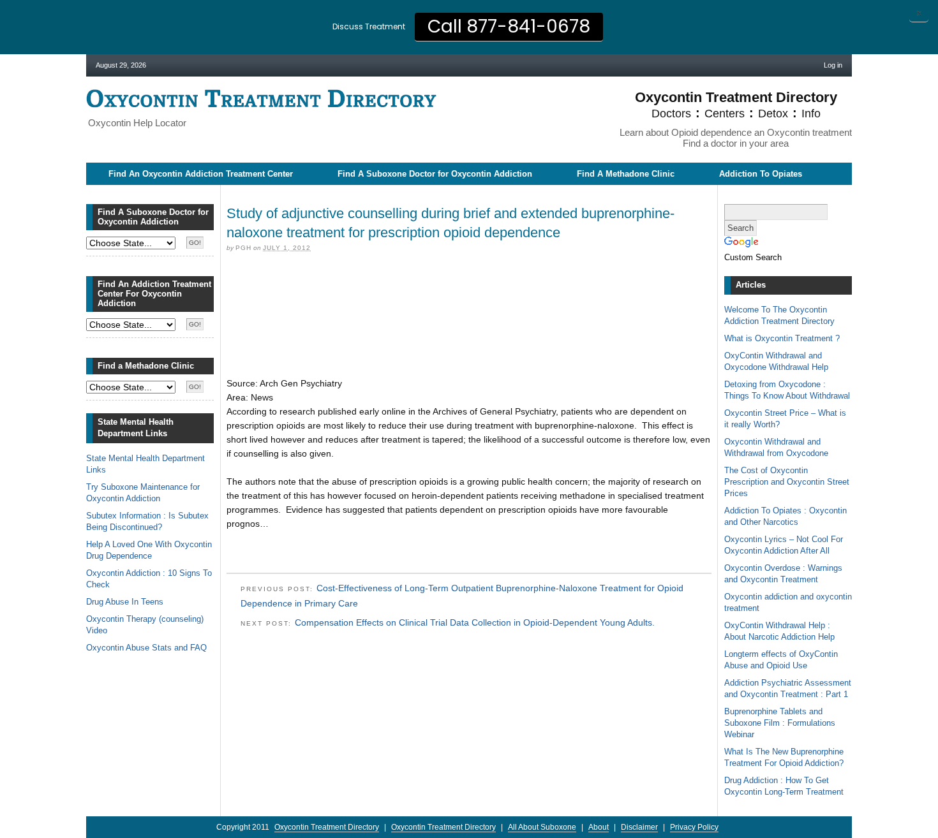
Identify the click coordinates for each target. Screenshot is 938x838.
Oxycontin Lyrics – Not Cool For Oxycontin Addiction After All (783, 544)
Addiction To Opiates (760, 174)
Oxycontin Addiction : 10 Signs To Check (149, 578)
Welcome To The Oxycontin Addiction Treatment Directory (779, 315)
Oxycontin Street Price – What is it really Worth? (785, 418)
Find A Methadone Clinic (625, 174)
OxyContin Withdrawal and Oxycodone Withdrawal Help (776, 361)
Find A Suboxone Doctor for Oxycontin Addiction (435, 174)
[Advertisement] (469, 282)
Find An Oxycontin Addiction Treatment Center (200, 174)
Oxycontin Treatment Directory (261, 98)
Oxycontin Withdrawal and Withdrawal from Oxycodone (776, 447)
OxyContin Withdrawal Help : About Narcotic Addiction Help (779, 631)
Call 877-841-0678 (509, 26)
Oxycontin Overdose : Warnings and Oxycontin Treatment (783, 573)
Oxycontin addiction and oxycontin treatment (788, 602)
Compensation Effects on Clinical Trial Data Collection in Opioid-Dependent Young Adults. (475, 622)
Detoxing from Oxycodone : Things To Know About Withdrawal (787, 390)
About (598, 827)
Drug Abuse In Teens (124, 601)
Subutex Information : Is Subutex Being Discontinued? (147, 521)
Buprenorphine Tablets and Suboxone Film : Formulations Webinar (779, 723)
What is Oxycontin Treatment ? (782, 338)
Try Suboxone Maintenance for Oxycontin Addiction (143, 492)
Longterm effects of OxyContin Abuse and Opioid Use (781, 659)
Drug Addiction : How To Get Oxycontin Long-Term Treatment (784, 786)
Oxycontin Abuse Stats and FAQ (146, 647)
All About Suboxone (542, 827)
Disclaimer (639, 827)
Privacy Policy (694, 827)
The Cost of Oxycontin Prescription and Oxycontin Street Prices (786, 482)
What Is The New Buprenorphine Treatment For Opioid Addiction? (784, 757)
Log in (833, 65)
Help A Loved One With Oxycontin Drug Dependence (149, 550)
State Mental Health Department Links (145, 463)
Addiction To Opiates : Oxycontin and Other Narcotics (785, 516)
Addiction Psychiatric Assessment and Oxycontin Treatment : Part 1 (787, 688)
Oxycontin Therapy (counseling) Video (145, 624)
